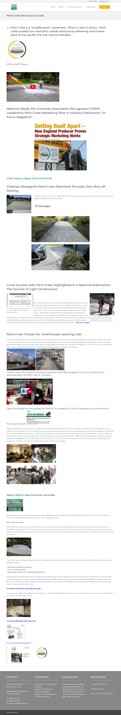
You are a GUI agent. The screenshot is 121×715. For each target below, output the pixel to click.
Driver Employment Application (102, 693)
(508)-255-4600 (14, 698)
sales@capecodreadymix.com (17, 703)
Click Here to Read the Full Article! (29, 178)
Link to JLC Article (83, 322)
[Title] (14, 7)
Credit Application (97, 689)
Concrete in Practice (98, 684)
